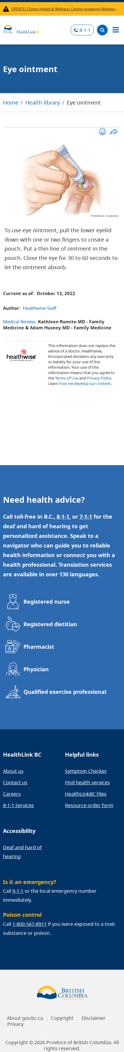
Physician (36, 669)
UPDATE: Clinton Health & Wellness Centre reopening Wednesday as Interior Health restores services (65, 8)
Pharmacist (38, 646)
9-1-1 (17, 891)
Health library (42, 102)
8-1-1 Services (18, 805)
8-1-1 (85, 30)
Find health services (87, 782)
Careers (12, 794)
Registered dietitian (50, 624)
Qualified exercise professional (64, 691)
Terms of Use (66, 378)
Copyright (62, 1018)
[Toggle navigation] (115, 30)
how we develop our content (85, 383)
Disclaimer (94, 1018)
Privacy (15, 1024)
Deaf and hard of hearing (22, 852)
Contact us (15, 782)
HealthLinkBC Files (86, 794)
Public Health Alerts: (7, 9)
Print (102, 131)
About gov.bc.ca (25, 1018)
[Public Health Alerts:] (7, 9)
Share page (113, 131)
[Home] (22, 28)
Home (10, 102)
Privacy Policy (99, 378)
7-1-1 (85, 516)
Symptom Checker (86, 771)
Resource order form (89, 805)
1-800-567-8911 (29, 924)
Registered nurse (46, 601)
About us (13, 771)
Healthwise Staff (39, 308)
